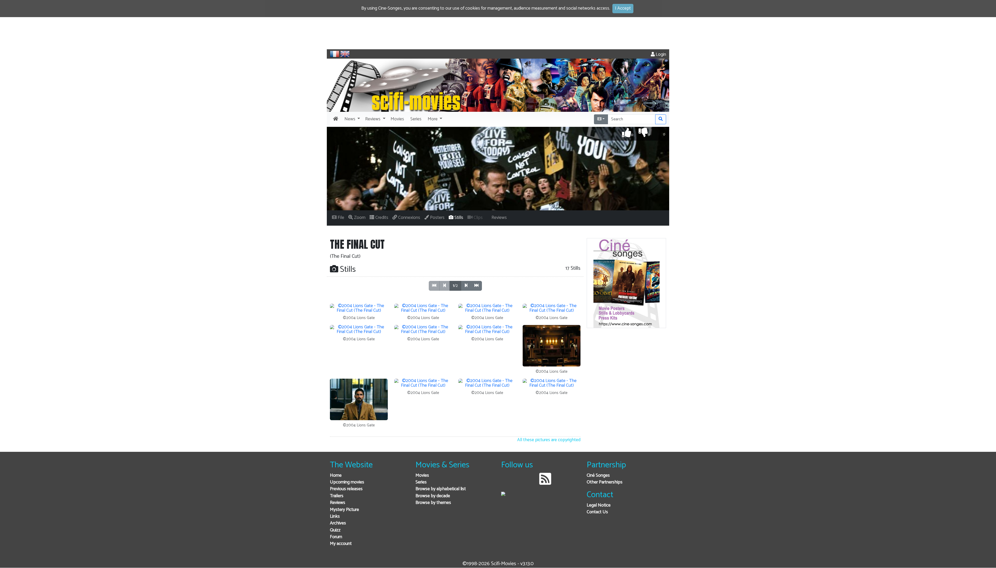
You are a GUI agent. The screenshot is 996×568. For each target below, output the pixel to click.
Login (660, 54)
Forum (336, 537)
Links (335, 516)
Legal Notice (599, 505)
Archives (338, 523)
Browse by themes (433, 503)
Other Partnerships (604, 482)
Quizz (335, 530)
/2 (455, 285)
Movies (422, 475)
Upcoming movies (347, 482)
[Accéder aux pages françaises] (334, 54)
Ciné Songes (598, 475)
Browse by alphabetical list (441, 489)
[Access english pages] (345, 54)
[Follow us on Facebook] (506, 483)
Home (336, 475)
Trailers (336, 496)
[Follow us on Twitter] (519, 483)
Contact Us (597, 512)
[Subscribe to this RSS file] (545, 483)
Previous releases (346, 489)
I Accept (623, 8)
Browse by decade (433, 496)
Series (421, 482)
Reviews (337, 503)
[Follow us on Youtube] (532, 483)
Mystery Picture (344, 510)
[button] (351, 119)
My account (341, 544)
